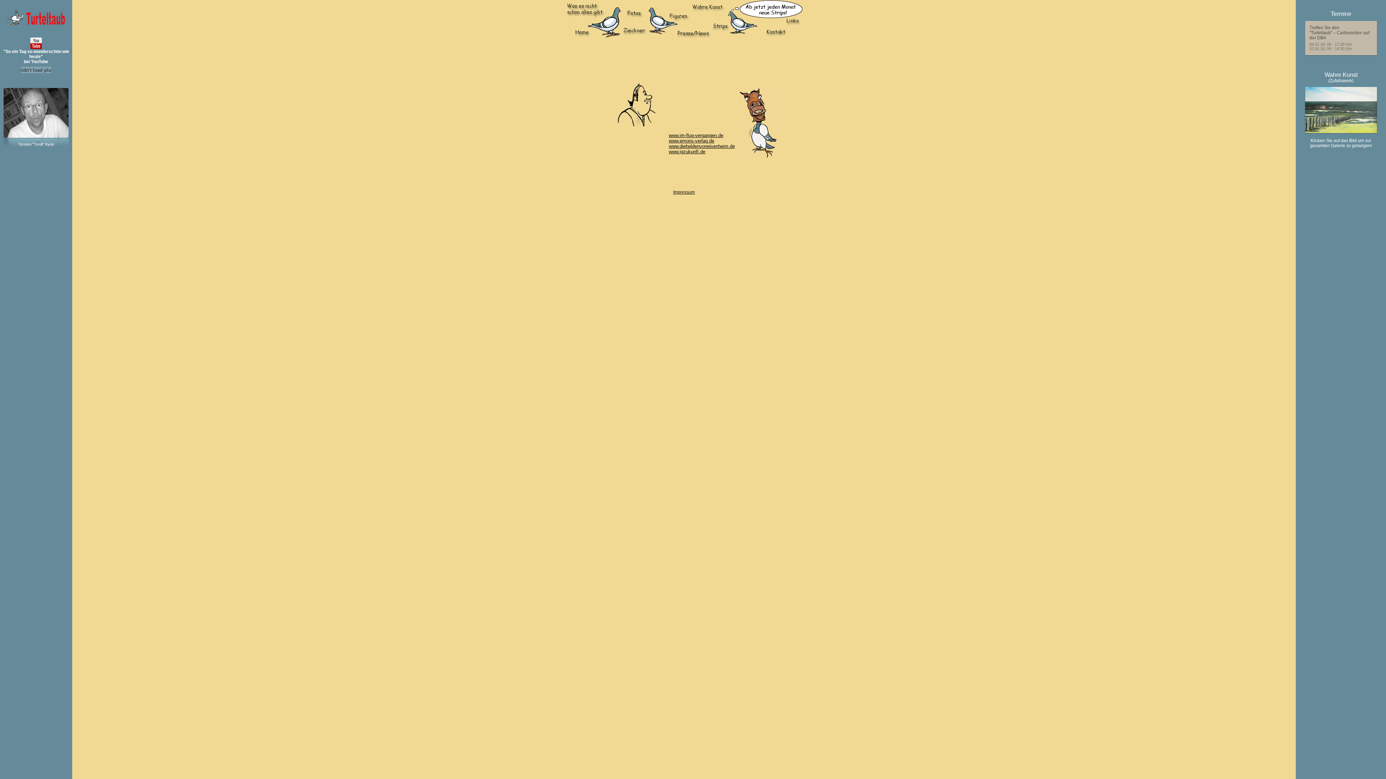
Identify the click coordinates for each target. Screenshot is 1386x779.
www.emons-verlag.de (691, 141)
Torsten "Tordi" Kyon (36, 144)
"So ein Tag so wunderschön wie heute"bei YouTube (36, 56)
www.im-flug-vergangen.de (696, 135)
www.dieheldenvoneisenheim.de (702, 146)
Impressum (684, 192)
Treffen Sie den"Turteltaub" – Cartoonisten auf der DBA (1339, 32)
